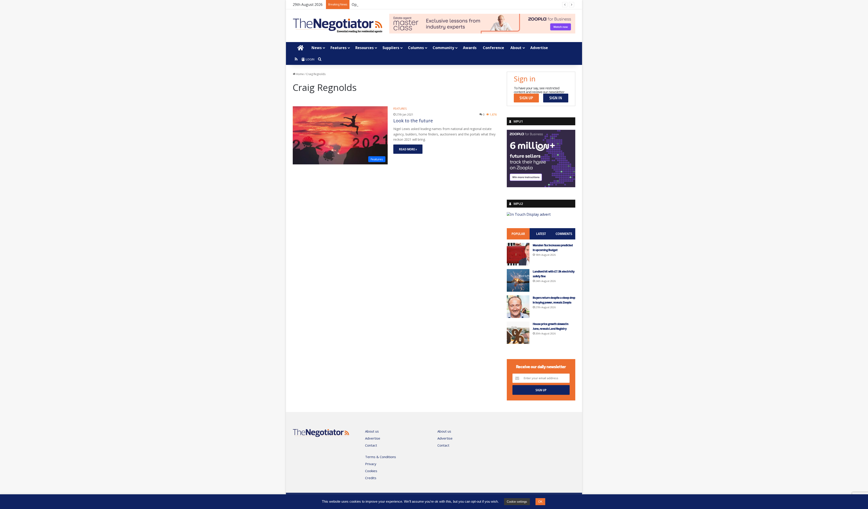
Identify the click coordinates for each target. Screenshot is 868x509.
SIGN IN (555, 97)
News (316, 47)
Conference (493, 47)
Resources (364, 47)
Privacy (370, 464)
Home (299, 74)
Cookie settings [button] (517, 501)
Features (338, 47)
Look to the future (413, 121)
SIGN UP (526, 97)
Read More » (408, 149)
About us (372, 431)
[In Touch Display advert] (529, 214)
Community (443, 47)
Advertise (539, 47)
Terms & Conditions (380, 457)
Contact (371, 445)
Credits (370, 478)
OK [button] (540, 501)
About (515, 47)
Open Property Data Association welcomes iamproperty (399, 4)
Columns (416, 47)
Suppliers (390, 47)
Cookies (371, 471)
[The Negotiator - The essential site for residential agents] (337, 25)
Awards (469, 47)
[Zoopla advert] (541, 185)
